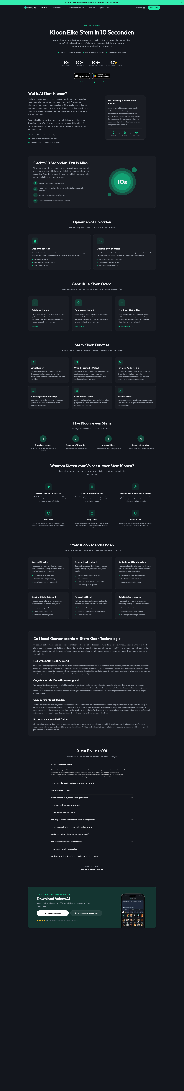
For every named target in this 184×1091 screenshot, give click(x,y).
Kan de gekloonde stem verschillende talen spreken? (73, 819)
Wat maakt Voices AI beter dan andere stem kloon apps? (74, 856)
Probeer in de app (125, 326)
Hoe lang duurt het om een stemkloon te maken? (71, 827)
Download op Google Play (88, 913)
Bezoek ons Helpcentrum (92, 869)
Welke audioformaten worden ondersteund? (70, 834)
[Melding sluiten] (181, 2)
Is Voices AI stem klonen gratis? (64, 849)
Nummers (91, 8)
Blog (108, 8)
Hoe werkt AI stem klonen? (62, 764)
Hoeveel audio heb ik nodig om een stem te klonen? (72, 783)
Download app (140, 8)
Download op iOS (54, 913)
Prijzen (101, 8)
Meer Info (35, 326)
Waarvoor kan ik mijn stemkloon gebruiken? (69, 797)
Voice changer (58, 8)
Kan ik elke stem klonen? (61, 790)
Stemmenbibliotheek (76, 8)
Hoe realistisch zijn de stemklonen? (65, 805)
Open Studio (154, 8)
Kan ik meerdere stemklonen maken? (66, 841)
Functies (44, 8)
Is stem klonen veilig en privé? (63, 812)
